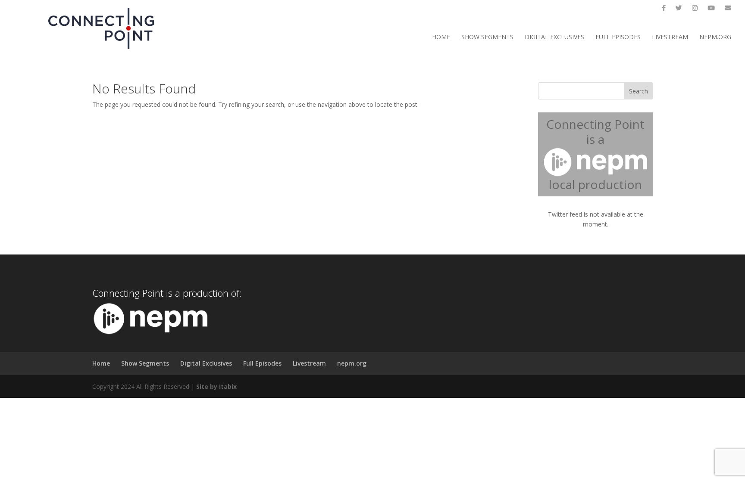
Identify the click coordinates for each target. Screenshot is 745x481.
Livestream (670, 37)
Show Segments (487, 37)
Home (441, 37)
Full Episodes (618, 37)
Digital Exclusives (554, 37)
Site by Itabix (216, 386)
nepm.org (715, 37)
